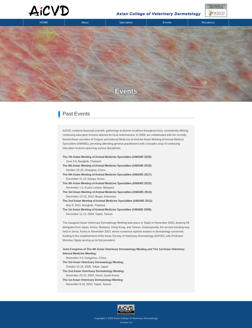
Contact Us (126, 322)
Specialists (126, 22)
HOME (44, 22)
